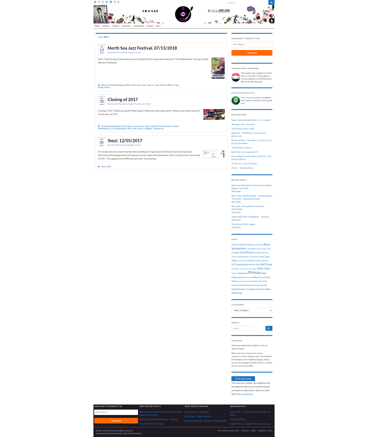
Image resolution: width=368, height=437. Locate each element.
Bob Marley (258, 245)
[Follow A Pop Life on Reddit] (111, 1)
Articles (105, 26)
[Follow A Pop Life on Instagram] (102, 1)
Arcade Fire (106, 126)
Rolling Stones (258, 277)
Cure (269, 248)
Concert (138, 52)
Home (97, 26)
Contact (150, 26)
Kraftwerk (264, 260)
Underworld (254, 289)
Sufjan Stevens (238, 289)
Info (158, 26)
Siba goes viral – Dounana (242, 124)
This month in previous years (228, 431)
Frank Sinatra (254, 257)
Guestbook (139, 26)
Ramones (247, 277)
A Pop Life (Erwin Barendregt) (121, 52)
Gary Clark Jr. (148, 85)
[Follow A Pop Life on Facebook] (99, 1)
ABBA (233, 245)
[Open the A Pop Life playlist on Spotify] (95, 1)
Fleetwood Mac (243, 257)
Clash (258, 249)
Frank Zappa (264, 256)
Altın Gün (105, 85)
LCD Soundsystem (118, 128)
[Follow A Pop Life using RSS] (118, 1)
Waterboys (236, 293)
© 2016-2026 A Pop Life (106, 431)
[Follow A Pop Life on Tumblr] (114, 1)
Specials (263, 285)
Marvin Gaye (255, 264)
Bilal (128, 85)
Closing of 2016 (237, 419)
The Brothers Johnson (241, 147)
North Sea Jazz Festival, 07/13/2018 (142, 47)
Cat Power (251, 248)
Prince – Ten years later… (242, 168)
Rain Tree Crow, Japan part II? (244, 152)
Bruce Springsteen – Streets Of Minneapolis (205, 420)
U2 (247, 289)
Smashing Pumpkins (245, 285)
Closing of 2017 (123, 99)
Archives (126, 26)
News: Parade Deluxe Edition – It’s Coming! (251, 120)
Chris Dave (136, 85)
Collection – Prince (265, 431)
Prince (116, 26)
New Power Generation (248, 269)
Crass (263, 248)
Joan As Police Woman (160, 126)
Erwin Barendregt (115, 433)
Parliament (243, 273)
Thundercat (158, 128)
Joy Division (241, 260)
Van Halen (265, 289)
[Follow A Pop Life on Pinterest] (107, 1)
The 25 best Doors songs (242, 128)
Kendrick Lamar (253, 260)
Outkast (234, 273)
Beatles (251, 245)
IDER (109, 166)
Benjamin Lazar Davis (122, 126)
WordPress (137, 433)
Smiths (257, 285)
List (143, 104)
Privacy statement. (244, 394)
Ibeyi (157, 85)
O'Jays (176, 85)
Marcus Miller (166, 85)
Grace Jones (138, 126)
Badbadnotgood (118, 85)
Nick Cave (132, 128)
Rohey (101, 87)
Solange (148, 128)
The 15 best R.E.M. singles (243, 224)
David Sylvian (259, 252)
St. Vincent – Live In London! (244, 163)
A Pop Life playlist (253, 97)
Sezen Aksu (242, 281)
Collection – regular (248, 431)
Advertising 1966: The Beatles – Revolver (250, 216)
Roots (107, 87)
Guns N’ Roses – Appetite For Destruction (250, 423)
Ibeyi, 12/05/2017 (125, 140)
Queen (241, 277)
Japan (234, 260)
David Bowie (246, 252)
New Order (235, 269)
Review (148, 104)
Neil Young (266, 264)
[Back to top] (361, 430)
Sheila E (250, 281)
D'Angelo (235, 252)
